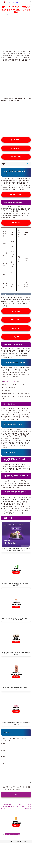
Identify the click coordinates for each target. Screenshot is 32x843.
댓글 (3, 763)
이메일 (3, 750)
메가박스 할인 (16, 328)
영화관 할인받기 (16, 140)
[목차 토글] (27, 163)
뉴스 (16, 14)
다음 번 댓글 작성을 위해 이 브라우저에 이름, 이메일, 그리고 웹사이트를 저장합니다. (15, 788)
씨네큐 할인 (16, 337)
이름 (3, 744)
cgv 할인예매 (16, 311)
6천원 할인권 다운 (16, 195)
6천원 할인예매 (16, 157)
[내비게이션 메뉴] (30, 2)
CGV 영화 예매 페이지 (9, 381)
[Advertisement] (16, 32)
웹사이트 (3, 757)
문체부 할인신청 (16, 148)
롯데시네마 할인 (16, 320)
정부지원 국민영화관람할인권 (13, 834)
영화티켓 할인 (16, 223)
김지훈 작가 (11, 14)
